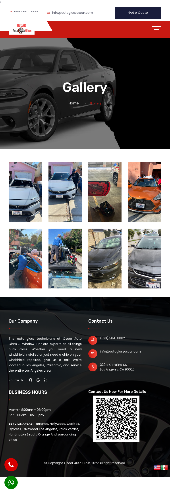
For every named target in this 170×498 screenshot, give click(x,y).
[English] (157, 467)
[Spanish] (164, 467)
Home (73, 103)
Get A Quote (138, 12)
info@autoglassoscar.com (120, 351)
